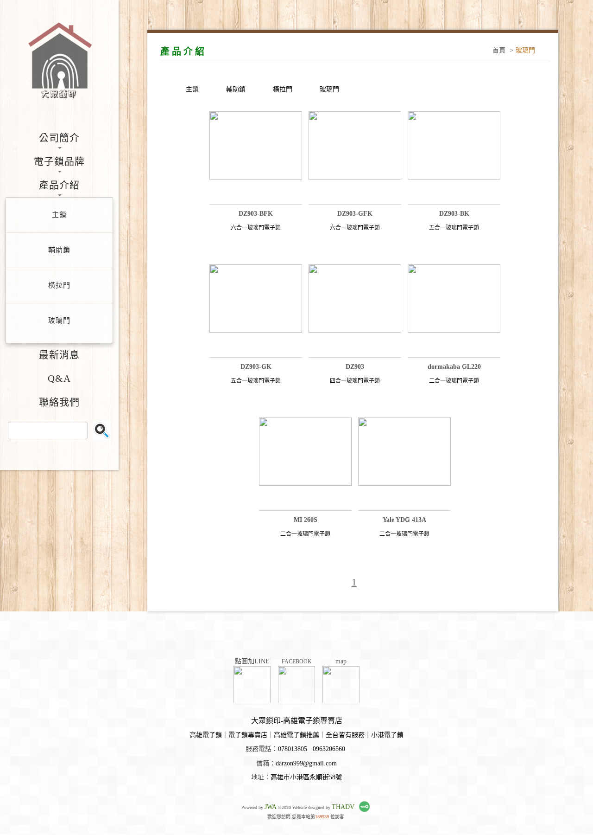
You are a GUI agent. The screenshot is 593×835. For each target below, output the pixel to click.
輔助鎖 (236, 89)
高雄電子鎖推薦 (296, 735)
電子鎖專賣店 (247, 735)
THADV (343, 806)
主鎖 (192, 89)
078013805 (292, 748)
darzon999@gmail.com (306, 763)
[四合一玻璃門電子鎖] (355, 310)
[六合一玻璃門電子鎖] (255, 157)
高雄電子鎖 (205, 735)
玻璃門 (329, 89)
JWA (271, 806)
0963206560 (329, 748)
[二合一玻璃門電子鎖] (454, 310)
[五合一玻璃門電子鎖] (454, 157)
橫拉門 (282, 89)
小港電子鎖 (387, 735)
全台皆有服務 (345, 735)
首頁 (498, 50)
